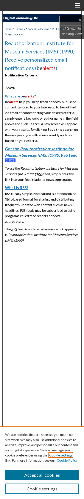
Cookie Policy (67, 460)
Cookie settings (60, 455)
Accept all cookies (42, 475)
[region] (42, 462)
